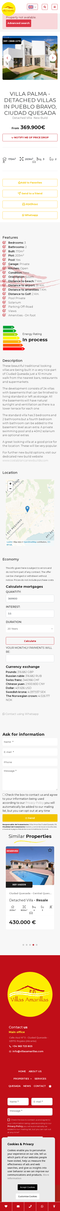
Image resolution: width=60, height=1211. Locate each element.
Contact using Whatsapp (22, 714)
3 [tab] (30, 945)
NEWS (27, 1086)
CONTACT (40, 1086)
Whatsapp (31, 215)
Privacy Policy (35, 802)
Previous (7, 58)
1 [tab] (23, 945)
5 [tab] (37, 945)
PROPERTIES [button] (22, 1078)
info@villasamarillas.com (27, 1051)
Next (52, 58)
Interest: (13, 606)
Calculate (30, 641)
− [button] (10, 489)
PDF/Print (31, 204)
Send (31, 818)
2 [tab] (27, 945)
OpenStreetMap (30, 541)
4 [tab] (33, 945)
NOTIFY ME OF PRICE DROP (31, 137)
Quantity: (13, 591)
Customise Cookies (27, 1196)
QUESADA (14, 1086)
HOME (22, 1071)
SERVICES (40, 1078)
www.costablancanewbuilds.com (25, 460)
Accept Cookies (27, 1187)
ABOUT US (35, 1071)
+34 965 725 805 (22, 1046)
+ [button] (10, 484)
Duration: (14, 622)
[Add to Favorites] (50, 852)
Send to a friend (31, 193)
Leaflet (9, 541)
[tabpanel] (30, 888)
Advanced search (19, 23)
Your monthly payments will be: (29, 649)
